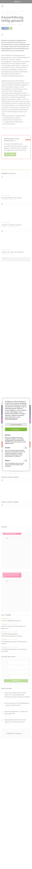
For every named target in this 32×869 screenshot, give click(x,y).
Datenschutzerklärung (11, 418)
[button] (16, 424)
